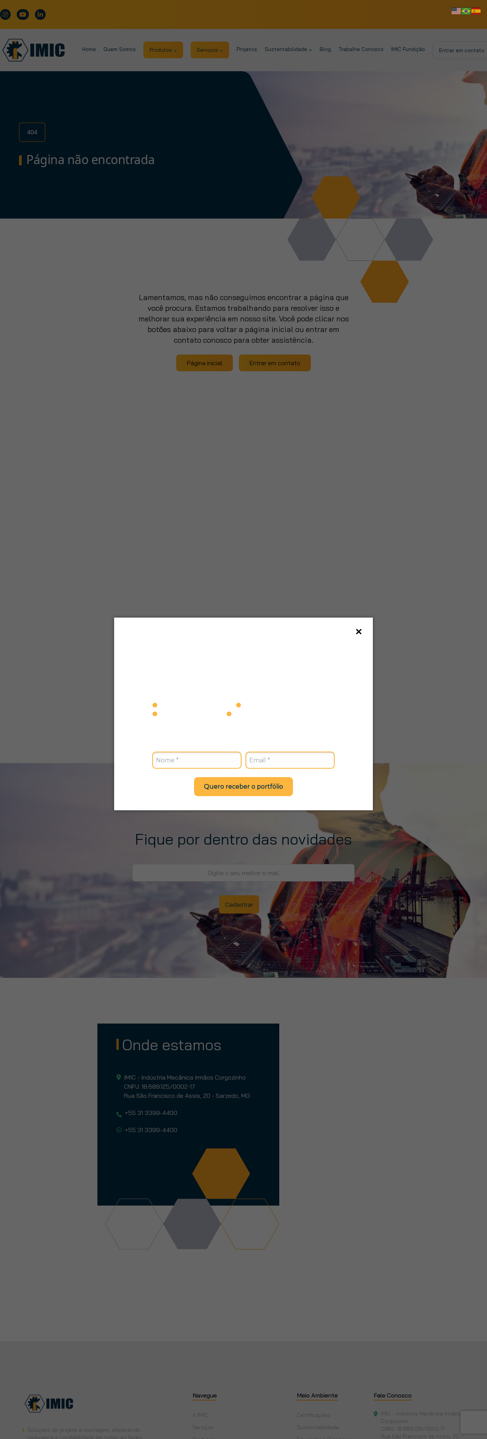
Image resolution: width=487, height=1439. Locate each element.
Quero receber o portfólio (243, 786)
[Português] (466, 10)
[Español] (476, 10)
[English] (457, 10)
